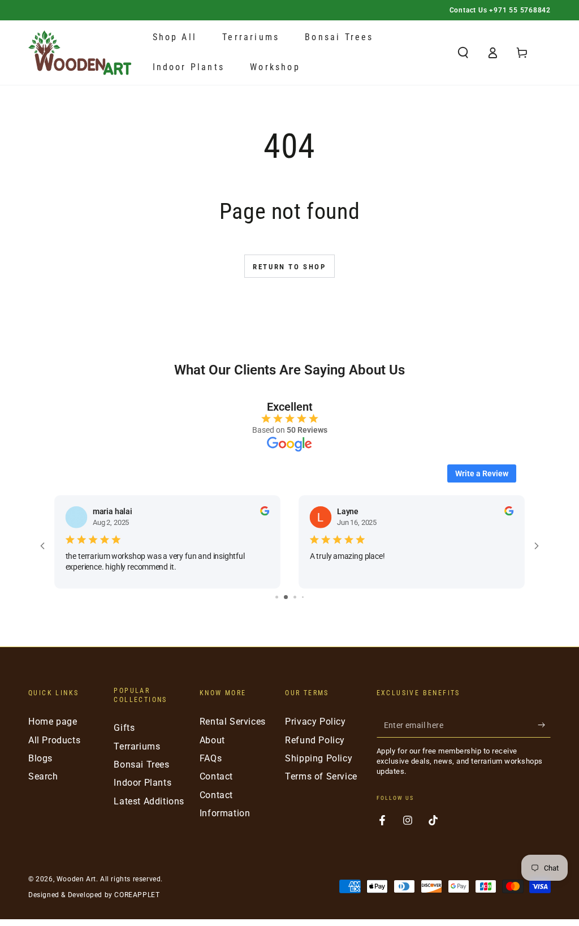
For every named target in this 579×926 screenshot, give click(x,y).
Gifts (124, 727)
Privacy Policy (315, 721)
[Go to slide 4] (303, 597)
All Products (54, 740)
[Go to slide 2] (286, 597)
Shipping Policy (318, 758)
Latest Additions (149, 801)
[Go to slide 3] (294, 597)
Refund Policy (315, 740)
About (212, 740)
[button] (463, 52)
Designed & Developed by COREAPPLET (93, 895)
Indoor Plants (142, 782)
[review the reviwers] (264, 513)
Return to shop (289, 266)
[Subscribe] (544, 724)
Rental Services (233, 721)
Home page (52, 721)
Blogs (40, 758)
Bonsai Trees (141, 764)
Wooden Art (76, 879)
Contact (216, 776)
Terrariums (137, 746)
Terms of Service (321, 776)
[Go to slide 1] (276, 597)
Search (43, 776)
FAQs (211, 758)
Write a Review (481, 473)
